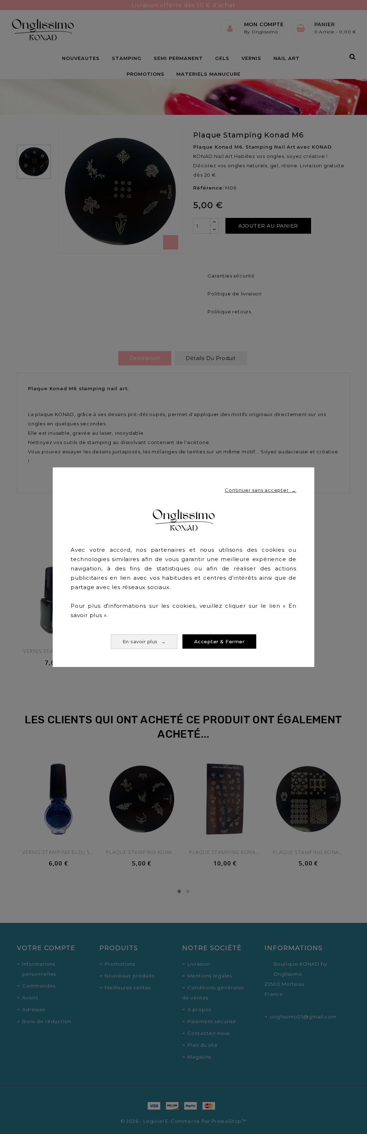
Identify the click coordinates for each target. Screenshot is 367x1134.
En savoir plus (144, 641)
